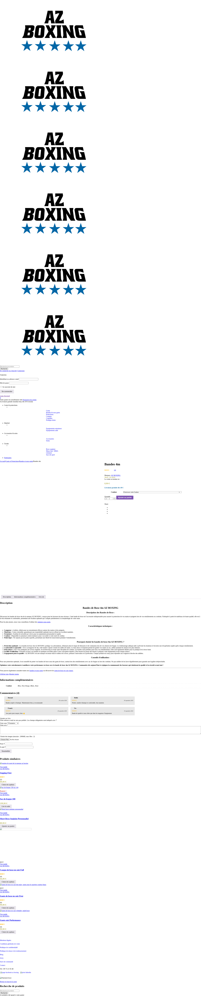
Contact (3, 965)
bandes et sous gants (36, 670)
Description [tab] (7, 597)
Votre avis (4, 725)
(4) (115, 470)
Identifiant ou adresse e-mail (9, 379)
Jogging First (5, 773)
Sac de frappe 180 (7, 799)
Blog (1, 954)
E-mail (3, 747)
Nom (2, 744)
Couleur (114, 492)
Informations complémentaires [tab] (25, 597)
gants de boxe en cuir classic (63, 670)
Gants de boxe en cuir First (11, 896)
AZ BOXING (115, 475)
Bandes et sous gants (26, 461)
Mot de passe (4, 383)
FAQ (1, 958)
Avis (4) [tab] (41, 597)
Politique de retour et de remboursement (13, 951)
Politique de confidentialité (9, 947)
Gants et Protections (12, 461)
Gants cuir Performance (10, 920)
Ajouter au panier (125, 497)
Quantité (107, 496)
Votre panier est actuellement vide (11, 400)
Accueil (2, 461)
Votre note (4, 723)
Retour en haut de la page (8, 982)
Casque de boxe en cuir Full (12, 870)
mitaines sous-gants (44, 622)
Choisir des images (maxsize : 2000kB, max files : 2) (17, 736)
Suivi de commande (6, 962)
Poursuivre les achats (29, 400)
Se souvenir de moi (8, 387)
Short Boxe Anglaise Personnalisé (14, 819)
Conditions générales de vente (10, 944)
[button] (8, 826)
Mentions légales (5, 940)
